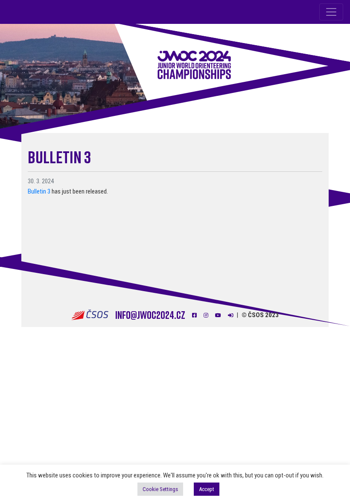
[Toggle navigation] (331, 11)
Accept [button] (206, 489)
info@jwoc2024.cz (150, 314)
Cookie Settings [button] (160, 489)
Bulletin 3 (39, 191)
